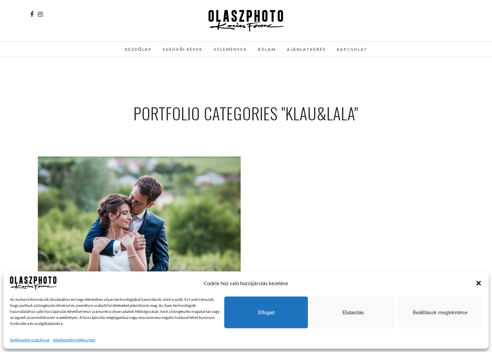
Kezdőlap (138, 49)
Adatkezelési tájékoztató (74, 339)
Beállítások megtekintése (440, 312)
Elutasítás (353, 312)
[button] (478, 283)
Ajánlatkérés (306, 49)
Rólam (267, 49)
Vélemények (230, 49)
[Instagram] (40, 14)
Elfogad (266, 312)
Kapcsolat (352, 49)
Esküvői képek (182, 49)
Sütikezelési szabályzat (30, 339)
